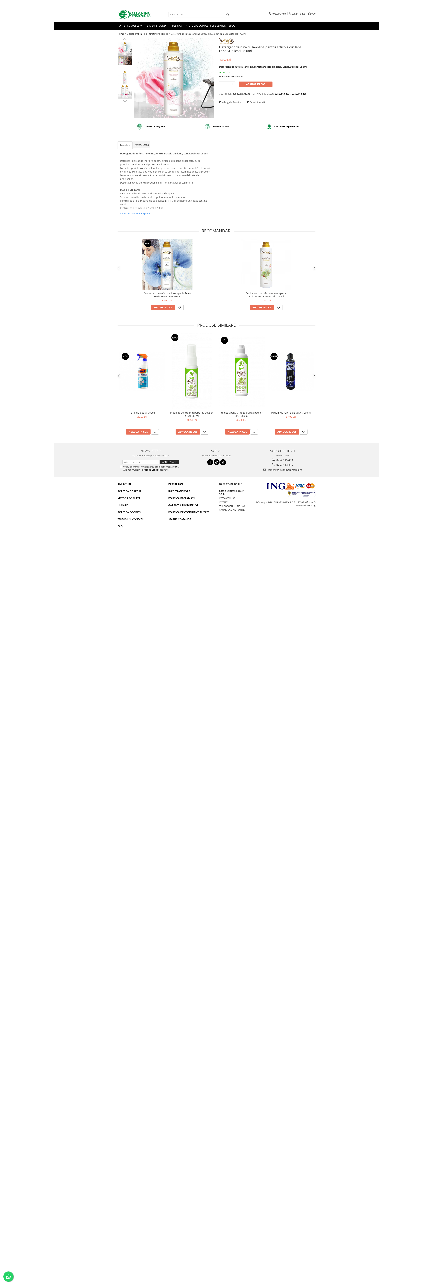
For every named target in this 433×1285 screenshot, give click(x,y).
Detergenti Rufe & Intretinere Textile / (148, 33)
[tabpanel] (174, 78)
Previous (125, 39)
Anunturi (124, 484)
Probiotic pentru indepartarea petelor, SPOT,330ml (241, 414)
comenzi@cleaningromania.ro (284, 469)
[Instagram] (223, 462)
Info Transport (179, 491)
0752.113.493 (284, 460)
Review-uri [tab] (142, 144)
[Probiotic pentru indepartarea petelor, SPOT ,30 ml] (192, 371)
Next (125, 100)
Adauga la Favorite (231, 102)
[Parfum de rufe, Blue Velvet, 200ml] (291, 371)
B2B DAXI (177, 25)
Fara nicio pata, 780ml (142, 412)
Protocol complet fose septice (206, 25)
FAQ (120, 526)
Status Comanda (179, 519)
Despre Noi (175, 484)
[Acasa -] (134, 14)
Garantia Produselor (183, 505)
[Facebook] (210, 462)
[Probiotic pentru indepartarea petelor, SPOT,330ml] (241, 371)
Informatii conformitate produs (136, 213)
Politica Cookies (129, 512)
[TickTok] (217, 462)
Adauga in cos (255, 84)
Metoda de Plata (129, 498)
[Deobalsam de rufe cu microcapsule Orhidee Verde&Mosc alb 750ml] (266, 264)
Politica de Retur (129, 491)
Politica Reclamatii (181, 498)
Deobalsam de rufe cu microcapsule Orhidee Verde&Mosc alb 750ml (266, 295)
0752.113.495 (284, 465)
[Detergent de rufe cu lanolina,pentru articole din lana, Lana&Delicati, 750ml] (174, 78)
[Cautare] (228, 14)
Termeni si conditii (157, 25)
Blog (232, 25)
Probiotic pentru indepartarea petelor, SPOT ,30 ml (192, 414)
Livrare (123, 505)
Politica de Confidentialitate (154, 469)
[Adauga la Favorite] (180, 307)
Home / (122, 33)
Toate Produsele (129, 25)
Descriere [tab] (125, 145)
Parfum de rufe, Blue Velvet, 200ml (291, 412)
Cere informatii (257, 102)
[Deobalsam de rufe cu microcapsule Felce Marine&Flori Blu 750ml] (167, 264)
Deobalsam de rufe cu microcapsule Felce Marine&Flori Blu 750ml (167, 295)
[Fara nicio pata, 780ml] (142, 371)
